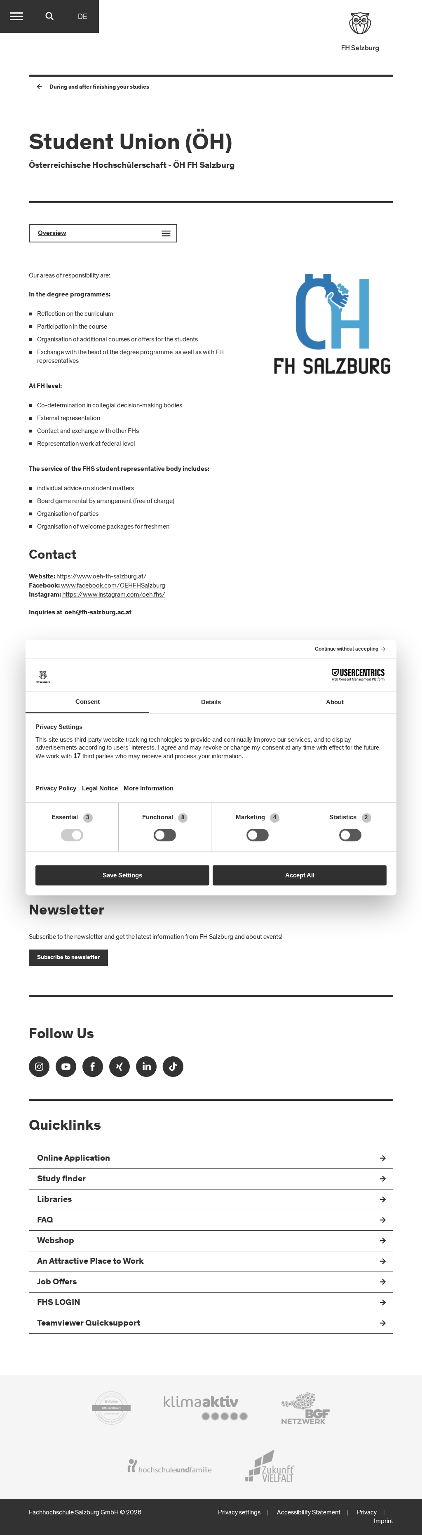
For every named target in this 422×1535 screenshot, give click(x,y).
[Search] (49, 16)
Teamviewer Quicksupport (88, 1323)
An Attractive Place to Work (90, 1262)
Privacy (367, 1512)
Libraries (54, 1200)
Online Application (73, 1158)
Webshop (55, 1241)
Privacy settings (239, 1512)
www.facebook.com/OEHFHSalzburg (113, 585)
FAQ (45, 1220)
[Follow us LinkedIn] (146, 1069)
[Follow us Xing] (119, 1069)
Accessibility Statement (308, 1512)
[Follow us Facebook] (92, 1069)
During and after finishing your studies (99, 87)
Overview (52, 233)
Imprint (383, 1521)
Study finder (61, 1179)
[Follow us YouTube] (66, 1069)
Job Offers (57, 1282)
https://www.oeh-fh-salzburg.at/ (101, 576)
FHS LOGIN (58, 1303)
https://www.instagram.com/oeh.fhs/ (113, 594)
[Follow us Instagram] (39, 1069)
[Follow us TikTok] (173, 1069)
